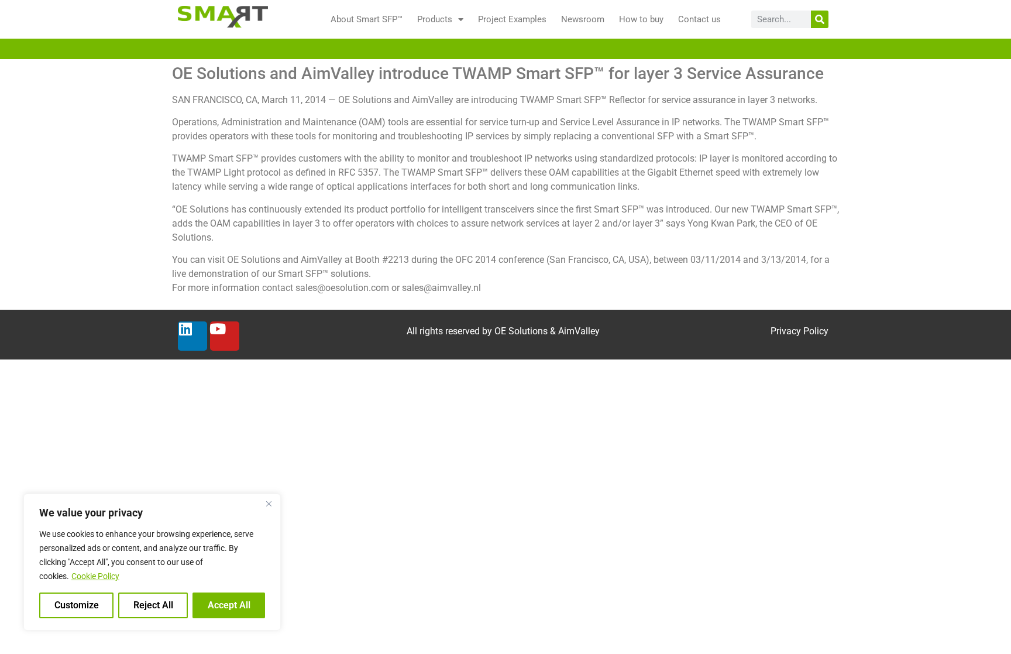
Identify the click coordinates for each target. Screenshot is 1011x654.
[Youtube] (224, 336)
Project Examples (512, 19)
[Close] (269, 504)
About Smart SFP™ (367, 19)
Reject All (153, 605)
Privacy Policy (799, 331)
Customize (76, 605)
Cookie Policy (95, 576)
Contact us (699, 19)
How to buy (641, 19)
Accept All (229, 605)
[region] (152, 562)
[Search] (819, 19)
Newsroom (582, 19)
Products (434, 19)
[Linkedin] (192, 336)
